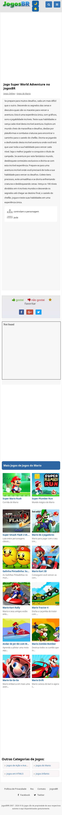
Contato (42, 788)
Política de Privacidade (15, 788)
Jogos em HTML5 (14, 773)
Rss (32, 788)
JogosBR (54, 788)
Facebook (25, 794)
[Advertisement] (31, 46)
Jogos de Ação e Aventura (19, 765)
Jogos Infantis (42, 773)
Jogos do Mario (24, 93)
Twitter (40, 794)
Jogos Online (9, 93)
